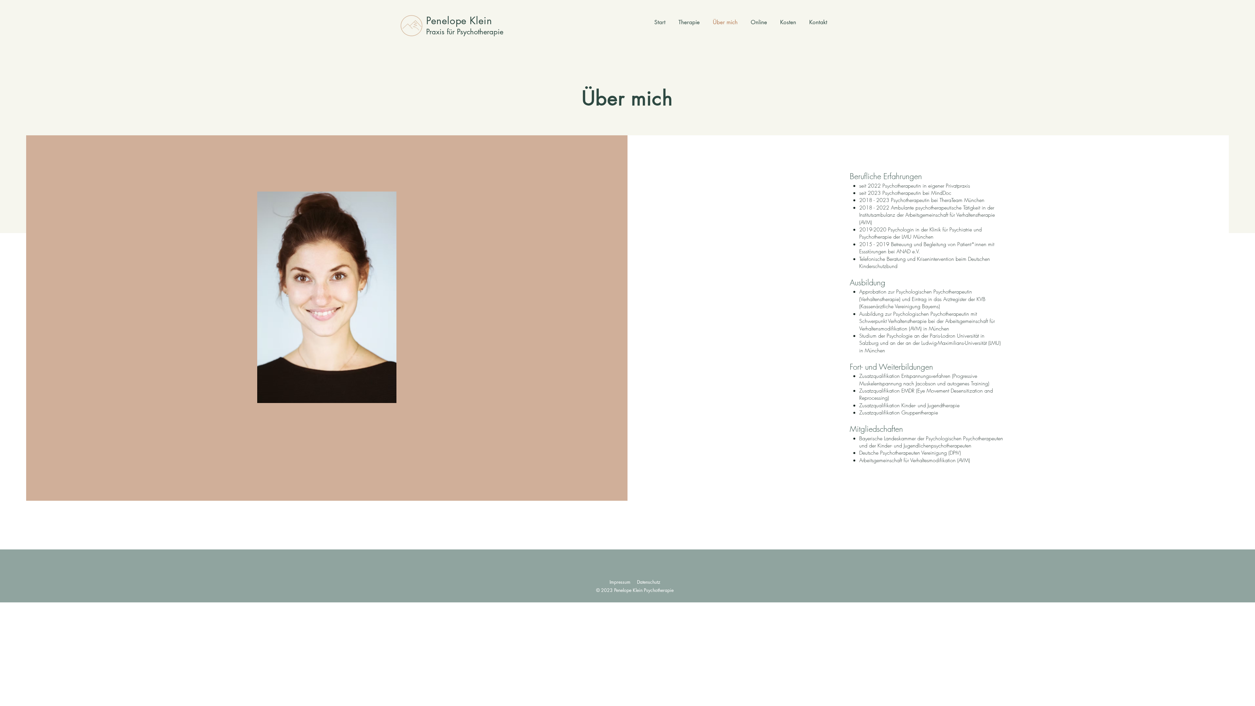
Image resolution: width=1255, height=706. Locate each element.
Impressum (620, 582)
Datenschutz (648, 582)
